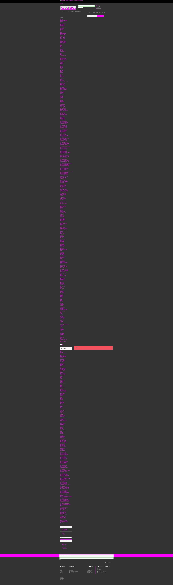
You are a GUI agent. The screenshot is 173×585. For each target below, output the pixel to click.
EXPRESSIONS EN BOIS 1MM (64, 156)
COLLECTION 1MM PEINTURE (64, 161)
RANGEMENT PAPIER (63, 88)
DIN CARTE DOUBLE (63, 108)
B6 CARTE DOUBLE (63, 439)
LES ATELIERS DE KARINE (64, 269)
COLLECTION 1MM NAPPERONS (64, 164)
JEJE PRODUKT (62, 259)
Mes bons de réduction (72, 572)
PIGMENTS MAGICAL (63, 42)
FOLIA (61, 250)
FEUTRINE (61, 63)
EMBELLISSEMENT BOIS (63, 60)
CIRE (61, 405)
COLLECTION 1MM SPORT (64, 173)
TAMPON (61, 44)
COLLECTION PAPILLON (63, 139)
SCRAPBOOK (62, 97)
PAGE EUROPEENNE (63, 23)
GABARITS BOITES (63, 185)
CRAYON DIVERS (62, 94)
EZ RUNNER (62, 244)
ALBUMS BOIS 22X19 (63, 182)
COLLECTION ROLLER (63, 133)
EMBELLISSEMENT (63, 51)
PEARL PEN (62, 294)
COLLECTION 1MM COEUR (64, 499)
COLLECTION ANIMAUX (63, 123)
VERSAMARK (62, 334)
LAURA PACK (62, 267)
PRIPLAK (61, 21)
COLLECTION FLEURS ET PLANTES (65, 152)
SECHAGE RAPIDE (63, 368)
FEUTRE (61, 422)
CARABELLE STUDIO (63, 212)
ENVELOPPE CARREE (63, 115)
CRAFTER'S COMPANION (63, 228)
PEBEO (61, 296)
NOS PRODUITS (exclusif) (63, 116)
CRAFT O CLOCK (62, 227)
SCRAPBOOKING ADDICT (63, 309)
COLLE (61, 75)
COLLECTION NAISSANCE (64, 477)
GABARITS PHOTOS (63, 517)
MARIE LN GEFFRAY (63, 276)
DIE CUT (61, 188)
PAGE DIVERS (62, 359)
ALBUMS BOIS (62, 513)
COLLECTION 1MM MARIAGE (64, 172)
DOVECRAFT (62, 240)
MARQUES (63, 527)
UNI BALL (61, 331)
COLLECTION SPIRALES (63, 150)
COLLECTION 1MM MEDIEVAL (64, 503)
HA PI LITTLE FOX (62, 254)
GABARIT (61, 49)
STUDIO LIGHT (62, 318)
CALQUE (61, 435)
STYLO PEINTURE (63, 91)
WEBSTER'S (62, 337)
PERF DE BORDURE (63, 33)
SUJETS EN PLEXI (63, 508)
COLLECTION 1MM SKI (63, 159)
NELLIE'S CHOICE (62, 286)
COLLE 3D (61, 77)
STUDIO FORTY (62, 317)
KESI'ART (61, 263)
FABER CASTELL (62, 245)
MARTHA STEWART (63, 277)
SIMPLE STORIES (62, 311)
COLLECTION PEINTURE (63, 473)
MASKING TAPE (62, 61)
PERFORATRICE (62, 364)
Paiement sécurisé (64, 548)
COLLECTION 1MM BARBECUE (64, 168)
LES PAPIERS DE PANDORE (64, 270)
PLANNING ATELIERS (63, 341)
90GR (61, 102)
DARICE (61, 231)
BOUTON (61, 66)
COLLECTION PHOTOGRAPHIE (64, 143)
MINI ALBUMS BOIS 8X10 (63, 180)
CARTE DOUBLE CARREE (64, 110)
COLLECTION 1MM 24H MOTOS (64, 165)
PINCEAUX (61, 95)
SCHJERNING (62, 304)
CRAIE (61, 93)
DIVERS (61, 74)
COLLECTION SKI (62, 469)
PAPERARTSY (62, 291)
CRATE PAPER (62, 229)
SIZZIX (61, 312)
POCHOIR (61, 50)
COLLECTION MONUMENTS (64, 129)
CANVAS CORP (62, 211)
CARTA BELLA (62, 215)
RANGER (61, 300)
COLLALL (61, 221)
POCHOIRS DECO (62, 186)
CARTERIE (61, 100)
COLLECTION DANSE (63, 456)
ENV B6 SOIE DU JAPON (63, 114)
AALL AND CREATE (63, 193)
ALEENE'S (63, 533)
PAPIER (61, 350)
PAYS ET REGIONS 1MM (63, 157)
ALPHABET (62, 62)
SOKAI (61, 313)
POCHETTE (62, 355)
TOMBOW (61, 327)
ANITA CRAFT (62, 199)
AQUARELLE (62, 43)
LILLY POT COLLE (62, 271)
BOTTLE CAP (62, 208)
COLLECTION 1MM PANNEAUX (64, 170)
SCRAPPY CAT (62, 310)
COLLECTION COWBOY (63, 486)
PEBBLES (61, 295)
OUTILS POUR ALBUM (63, 189)
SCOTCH (61, 305)
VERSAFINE (62, 333)
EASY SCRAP (62, 241)
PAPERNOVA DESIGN (63, 293)
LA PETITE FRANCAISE (63, 266)
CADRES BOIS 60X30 (63, 512)
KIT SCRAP (62, 98)
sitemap (88, 573)
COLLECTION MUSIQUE (63, 130)
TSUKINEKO (62, 329)
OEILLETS (61, 64)
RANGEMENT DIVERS (63, 89)
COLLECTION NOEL (63, 131)
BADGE (61, 54)
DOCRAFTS (62, 238)
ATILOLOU (61, 202)
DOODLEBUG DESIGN (63, 239)
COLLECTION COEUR (63, 147)
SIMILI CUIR (62, 28)
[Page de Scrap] (68, 8)
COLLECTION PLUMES (63, 144)
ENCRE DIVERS (62, 38)
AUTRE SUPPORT (62, 360)
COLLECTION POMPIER (63, 140)
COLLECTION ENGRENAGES (64, 122)
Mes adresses (71, 570)
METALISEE (62, 105)
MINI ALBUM (62, 26)
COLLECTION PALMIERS (63, 132)
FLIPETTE (61, 71)
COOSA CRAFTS (62, 225)
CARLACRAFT (62, 214)
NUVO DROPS (62, 70)
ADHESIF (61, 96)
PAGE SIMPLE (62, 24)
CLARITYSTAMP (62, 219)
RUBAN (61, 384)
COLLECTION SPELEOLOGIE (64, 135)
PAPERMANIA (62, 292)
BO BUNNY (61, 207)
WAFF (61, 335)
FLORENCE (62, 248)
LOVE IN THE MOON (63, 273)
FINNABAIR (62, 246)
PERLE (61, 397)
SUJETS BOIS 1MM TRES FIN (64, 155)
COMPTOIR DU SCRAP (63, 223)
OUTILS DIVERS (62, 83)
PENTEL (61, 297)
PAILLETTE (62, 57)
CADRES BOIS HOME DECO (64, 176)
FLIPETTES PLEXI (63, 509)
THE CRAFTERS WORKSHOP (64, 324)
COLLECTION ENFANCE (63, 125)
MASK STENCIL (62, 278)
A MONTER (61, 47)
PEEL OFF (61, 67)
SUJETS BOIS (62, 117)
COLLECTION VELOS (63, 134)
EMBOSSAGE (62, 363)
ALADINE (61, 195)
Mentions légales (64, 544)
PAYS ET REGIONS (63, 452)
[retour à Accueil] (61, 344)
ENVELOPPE (62, 111)
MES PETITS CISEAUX (63, 280)
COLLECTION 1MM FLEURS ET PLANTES (66, 163)
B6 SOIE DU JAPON (63, 109)
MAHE (61, 274)
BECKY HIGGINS (62, 205)
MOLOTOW (61, 282)
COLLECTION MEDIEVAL (63, 151)
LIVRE (61, 431)
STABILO (61, 314)
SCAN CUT (61, 303)
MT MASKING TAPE (63, 284)
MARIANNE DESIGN (63, 275)
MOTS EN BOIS (62, 118)
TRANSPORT (62, 87)
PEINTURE (61, 372)
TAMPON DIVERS (62, 380)
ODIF (61, 287)
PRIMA (61, 299)
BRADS (61, 53)
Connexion (61, 3)
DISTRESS (61, 235)
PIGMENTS (62, 39)
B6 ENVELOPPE (62, 112)
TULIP (61, 330)
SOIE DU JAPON (62, 104)
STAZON (61, 316)
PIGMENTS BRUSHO (63, 41)
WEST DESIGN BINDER (63, 339)
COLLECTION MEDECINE (63, 149)
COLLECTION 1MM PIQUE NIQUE (65, 167)
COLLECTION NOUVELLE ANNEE (65, 138)
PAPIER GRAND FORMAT (63, 20)
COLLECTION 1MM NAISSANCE (64, 166)
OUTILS (61, 79)
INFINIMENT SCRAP (63, 256)
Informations (64, 540)
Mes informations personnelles (73, 571)
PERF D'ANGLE (62, 34)
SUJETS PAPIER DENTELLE (64, 521)
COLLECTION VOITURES (63, 136)
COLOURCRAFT (62, 222)
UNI (60, 351)
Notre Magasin (64, 547)
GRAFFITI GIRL (62, 252)
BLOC (61, 22)
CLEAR (61, 46)
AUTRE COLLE (62, 78)
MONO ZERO (62, 283)
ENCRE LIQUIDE (62, 37)
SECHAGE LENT (62, 36)
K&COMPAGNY (62, 260)
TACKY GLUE (62, 320)
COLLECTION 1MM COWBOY (64, 174)
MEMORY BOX (62, 279)
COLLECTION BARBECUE (64, 148)
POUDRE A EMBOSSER (63, 59)
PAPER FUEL (62, 290)
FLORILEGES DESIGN (63, 249)
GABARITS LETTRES (63, 184)
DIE (60, 30)
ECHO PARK (62, 242)
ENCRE (61, 367)
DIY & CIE (61, 237)
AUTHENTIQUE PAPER (63, 203)
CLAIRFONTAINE (62, 218)
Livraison (63, 543)
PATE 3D (61, 401)
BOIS (61, 45)
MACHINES (62, 80)
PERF (61, 32)
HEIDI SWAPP (62, 255)
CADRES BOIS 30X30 (63, 178)
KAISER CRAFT (62, 261)
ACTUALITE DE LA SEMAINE (64, 191)
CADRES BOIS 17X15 (63, 177)
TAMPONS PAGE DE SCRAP (64, 190)
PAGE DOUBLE (62, 25)
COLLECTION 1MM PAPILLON (64, 160)
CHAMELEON (62, 216)
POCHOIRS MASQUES (63, 187)
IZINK (61, 258)
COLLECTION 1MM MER (63, 169)
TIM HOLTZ (61, 325)
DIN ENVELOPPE (62, 113)
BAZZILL (61, 204)
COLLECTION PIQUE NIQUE (64, 142)
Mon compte (71, 566)
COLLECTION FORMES (63, 127)
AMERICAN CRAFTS (63, 198)
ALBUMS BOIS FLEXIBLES (64, 181)
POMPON (61, 72)
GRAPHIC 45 (62, 253)
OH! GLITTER (62, 288)
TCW (61, 322)
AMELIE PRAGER (62, 197)
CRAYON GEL (62, 92)
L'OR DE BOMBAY (62, 265)
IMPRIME (61, 19)
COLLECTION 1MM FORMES (64, 490)
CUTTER (61, 414)
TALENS (61, 321)
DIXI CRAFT (62, 236)
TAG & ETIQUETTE (63, 55)
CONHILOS (61, 224)
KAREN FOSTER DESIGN (63, 262)
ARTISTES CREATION (63, 201)
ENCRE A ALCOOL (62, 40)
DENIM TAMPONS (62, 233)
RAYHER (61, 301)
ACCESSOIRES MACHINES (64, 81)
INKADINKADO (62, 257)
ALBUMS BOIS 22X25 (63, 183)
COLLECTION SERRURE (63, 153)
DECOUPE (61, 29)
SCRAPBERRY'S (62, 307)
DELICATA (61, 232)
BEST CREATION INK (63, 206)
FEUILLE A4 (62, 101)
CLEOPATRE (62, 220)
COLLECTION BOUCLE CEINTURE (65, 146)
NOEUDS (61, 68)
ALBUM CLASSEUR (63, 85)
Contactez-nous (89, 570)
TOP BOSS (61, 328)
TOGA (61, 326)
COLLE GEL (62, 76)
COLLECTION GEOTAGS (63, 121)
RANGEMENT (62, 84)
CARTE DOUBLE (62, 106)
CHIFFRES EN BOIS (63, 119)
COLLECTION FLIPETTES (63, 126)
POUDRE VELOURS (63, 58)
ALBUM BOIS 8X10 (63, 418)
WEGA (61, 338)
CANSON (61, 210)
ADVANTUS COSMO (63, 194)
